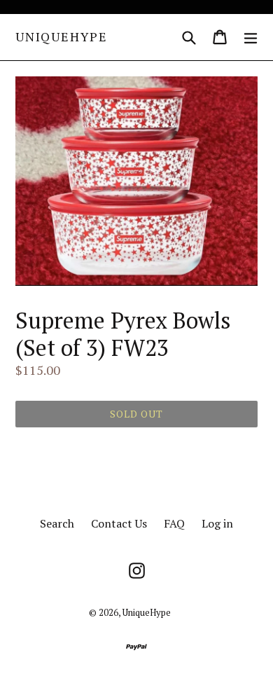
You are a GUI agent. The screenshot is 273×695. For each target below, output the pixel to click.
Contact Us (119, 523)
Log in (217, 523)
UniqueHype (61, 37)
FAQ (174, 523)
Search (57, 523)
